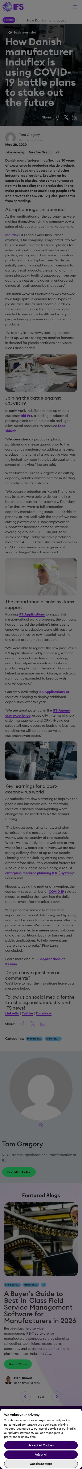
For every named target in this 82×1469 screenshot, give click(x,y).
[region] (41, 1438)
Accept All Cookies (40, 1445)
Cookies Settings (41, 1463)
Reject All (41, 1454)
